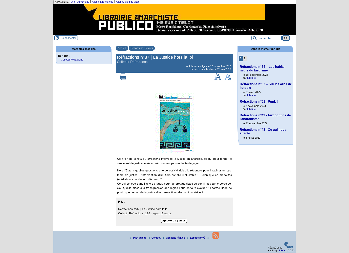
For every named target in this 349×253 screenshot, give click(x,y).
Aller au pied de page (128, 1)
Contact (156, 237)
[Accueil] (174, 33)
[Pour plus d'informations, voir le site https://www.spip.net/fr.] (288, 247)
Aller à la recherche (102, 1)
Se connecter (68, 37)
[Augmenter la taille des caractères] (217, 79)
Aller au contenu (80, 1)
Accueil (122, 48)
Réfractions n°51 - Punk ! (259, 101)
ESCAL (283, 250)
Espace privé (198, 237)
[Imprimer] (123, 79)
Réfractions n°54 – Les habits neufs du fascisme (262, 68)
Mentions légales (176, 237)
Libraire (251, 77)
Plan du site (140, 237)
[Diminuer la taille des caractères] (228, 79)
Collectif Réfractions (72, 59)
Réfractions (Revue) (142, 48)
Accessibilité (62, 2)
